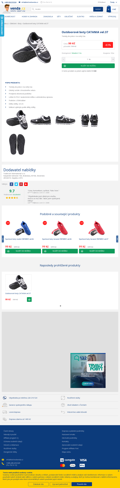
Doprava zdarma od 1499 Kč (20, 419)
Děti (59, 16)
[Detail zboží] (18, 282)
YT (26, 184)
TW (16, 184)
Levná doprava (14, 412)
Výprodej (112, 16)
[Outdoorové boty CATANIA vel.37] (32, 48)
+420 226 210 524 (10, 2)
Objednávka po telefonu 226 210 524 (23, 398)
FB (11, 184)
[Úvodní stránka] (13, 9)
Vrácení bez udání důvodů (77, 412)
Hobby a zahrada (29, 16)
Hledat (98, 9)
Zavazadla (48, 16)
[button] (23, 251)
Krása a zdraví (96, 16)
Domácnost (10, 16)
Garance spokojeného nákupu (20, 405)
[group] (23, 236)
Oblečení (68, 16)
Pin (21, 184)
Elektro (80, 16)
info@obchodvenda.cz (29, 2)
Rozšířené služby (73, 398)
